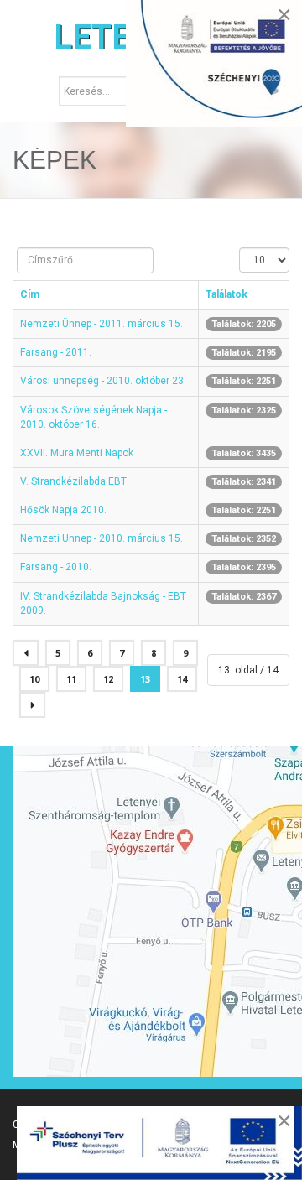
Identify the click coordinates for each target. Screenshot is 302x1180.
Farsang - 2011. (55, 352)
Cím (29, 294)
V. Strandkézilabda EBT (73, 481)
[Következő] (32, 705)
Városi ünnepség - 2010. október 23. (103, 381)
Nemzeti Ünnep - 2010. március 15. (101, 538)
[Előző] (26, 653)
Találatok (226, 294)
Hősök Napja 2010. (63, 510)
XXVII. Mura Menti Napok (76, 453)
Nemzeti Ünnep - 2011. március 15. (101, 324)
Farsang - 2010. (55, 567)
